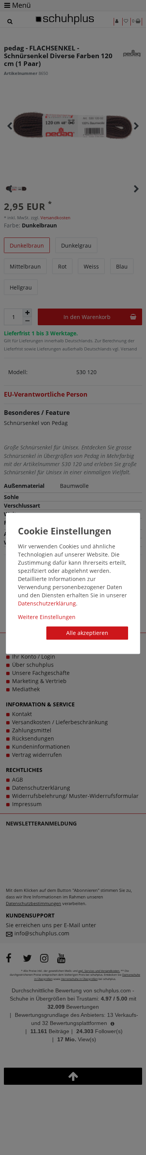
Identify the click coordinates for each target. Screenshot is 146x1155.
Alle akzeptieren (87, 632)
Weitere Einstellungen (47, 617)
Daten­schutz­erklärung (47, 603)
